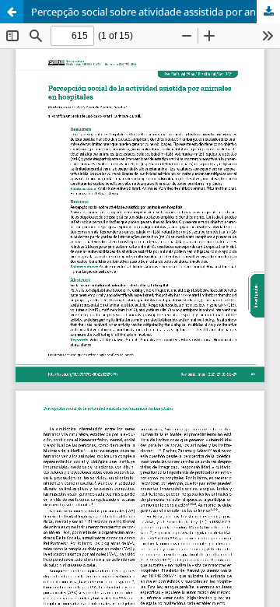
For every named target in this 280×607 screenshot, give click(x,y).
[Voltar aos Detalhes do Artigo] (11, 11)
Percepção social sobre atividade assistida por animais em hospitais (155, 12)
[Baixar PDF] (268, 11)
